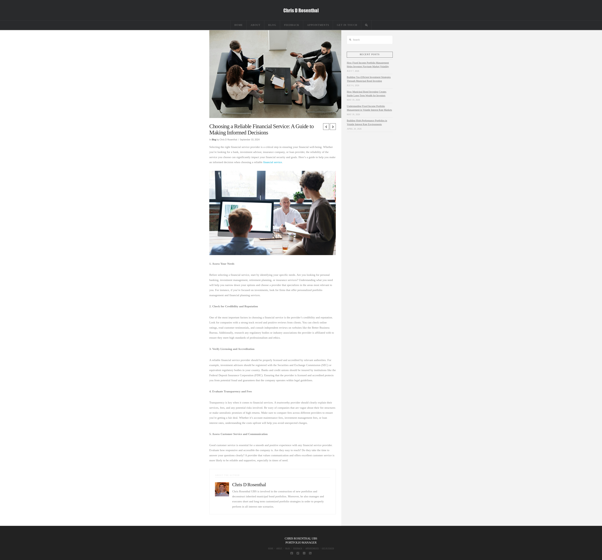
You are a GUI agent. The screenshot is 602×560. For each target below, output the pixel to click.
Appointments (312, 548)
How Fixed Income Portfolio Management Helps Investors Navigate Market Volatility (368, 64)
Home (270, 548)
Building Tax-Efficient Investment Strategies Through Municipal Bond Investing (369, 79)
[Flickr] (304, 553)
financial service (272, 162)
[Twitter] (298, 553)
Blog (214, 140)
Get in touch (328, 548)
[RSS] (310, 553)
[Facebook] (291, 553)
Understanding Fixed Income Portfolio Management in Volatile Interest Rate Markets (369, 108)
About (279, 548)
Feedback (297, 548)
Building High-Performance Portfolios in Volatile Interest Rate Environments (367, 122)
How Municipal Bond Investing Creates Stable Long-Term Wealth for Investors (366, 93)
